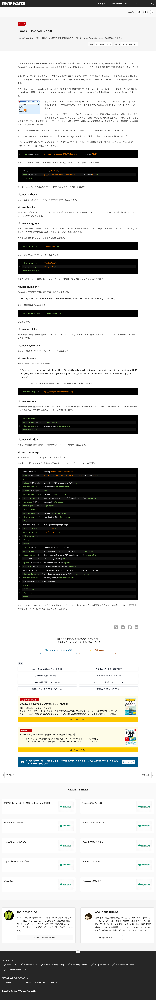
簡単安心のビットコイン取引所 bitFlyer (47, 689)
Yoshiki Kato (12, 965)
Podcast (22, 24)
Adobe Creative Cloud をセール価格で (47, 669)
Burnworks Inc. (30, 965)
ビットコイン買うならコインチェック (108, 682)
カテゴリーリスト (119, 3)
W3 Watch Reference (125, 965)
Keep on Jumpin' (102, 965)
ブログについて (139, 3)
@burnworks (11, 982)
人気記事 (101, 3)
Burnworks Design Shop (54, 965)
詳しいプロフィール (111, 937)
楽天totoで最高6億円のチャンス (47, 675)
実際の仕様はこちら (97, 136)
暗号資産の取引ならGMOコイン (109, 689)
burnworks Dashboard (16, 969)
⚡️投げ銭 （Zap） (97, 650)
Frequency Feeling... (79, 965)
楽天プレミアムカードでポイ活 (109, 675)
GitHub (54, 982)
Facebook (26, 982)
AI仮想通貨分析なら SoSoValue (47, 682)
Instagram (41, 982)
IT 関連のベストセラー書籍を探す (109, 669)
